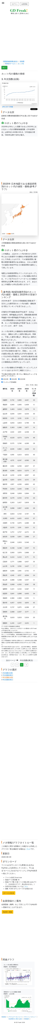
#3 (4, 68)
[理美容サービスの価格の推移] (18, 1003)
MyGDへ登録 (7, 912)
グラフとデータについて (15, 1017)
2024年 (14, 379)
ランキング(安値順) (10, 382)
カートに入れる (8, 893)
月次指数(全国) (8, 673)
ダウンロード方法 (7, 107)
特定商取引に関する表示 (15, 1019)
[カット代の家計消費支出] (18, 976)
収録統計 (4, 1017)
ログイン (15, 4)
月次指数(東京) (8, 675)
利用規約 (26, 1019)
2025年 (23, 379)
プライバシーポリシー (30, 1017)
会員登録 (24, 4)
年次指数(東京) (8, 680)
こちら (27, 849)
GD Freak (19, 10)
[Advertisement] (19, 35)
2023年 (6, 379)
